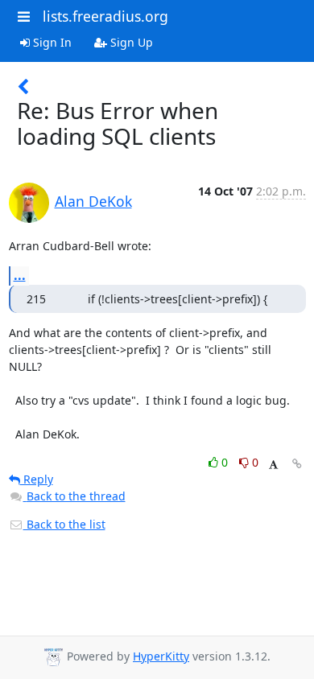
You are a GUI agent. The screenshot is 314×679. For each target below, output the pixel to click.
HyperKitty (161, 656)
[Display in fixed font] (273, 464)
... (20, 275)
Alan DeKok (93, 201)
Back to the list (64, 524)
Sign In (51, 42)
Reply (36, 479)
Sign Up (130, 42)
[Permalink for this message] (297, 464)
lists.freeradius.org (105, 16)
